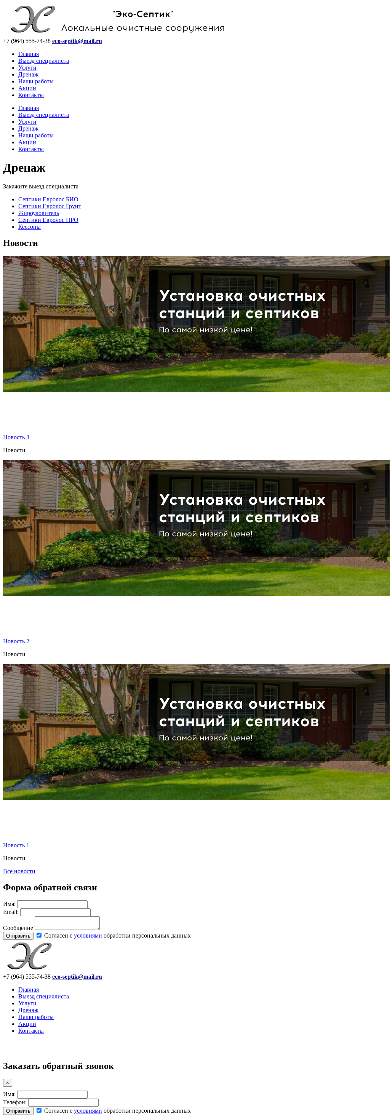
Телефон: (15, 1102)
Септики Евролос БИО (48, 199)
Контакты (31, 95)
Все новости (19, 871)
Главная (28, 54)
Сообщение (18, 928)
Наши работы (36, 81)
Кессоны (29, 226)
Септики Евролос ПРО (48, 220)
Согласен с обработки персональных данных (117, 935)
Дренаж (28, 74)
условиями (88, 935)
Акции (27, 88)
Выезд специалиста (43, 60)
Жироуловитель (38, 213)
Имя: (9, 904)
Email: (11, 912)
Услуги (27, 67)
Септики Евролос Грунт (49, 206)
